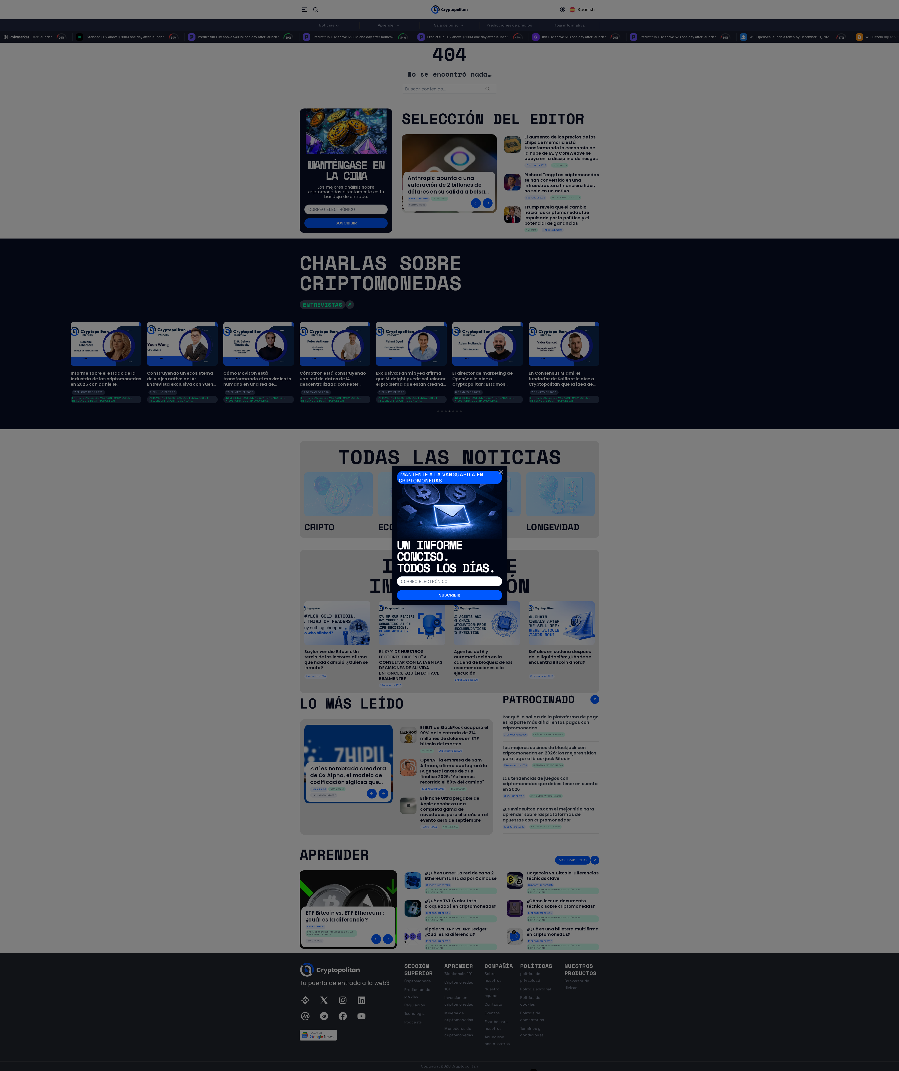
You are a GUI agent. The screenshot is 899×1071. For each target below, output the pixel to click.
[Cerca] (501, 471)
